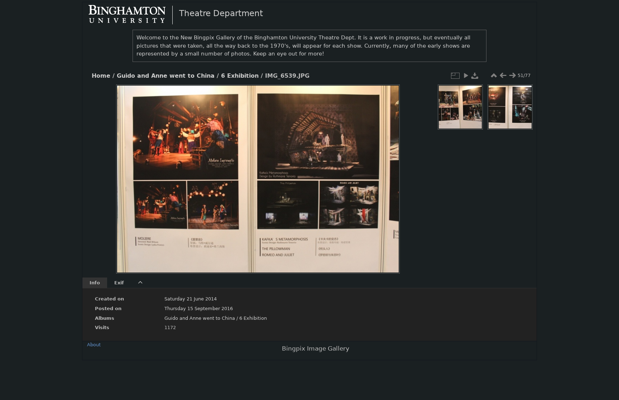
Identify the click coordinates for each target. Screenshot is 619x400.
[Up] (255, 95)
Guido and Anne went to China (166, 76)
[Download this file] (475, 75)
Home (101, 76)
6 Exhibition (240, 76)
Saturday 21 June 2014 (190, 299)
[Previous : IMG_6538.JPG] (503, 75)
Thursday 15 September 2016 (198, 308)
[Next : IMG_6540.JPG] (512, 75)
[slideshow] (465, 75)
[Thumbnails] (493, 75)
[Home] (133, 14)
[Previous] (127, 174)
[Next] (388, 174)
